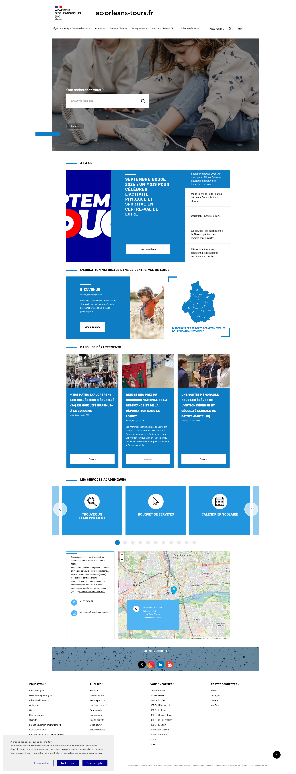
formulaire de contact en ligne (92, 591)
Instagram (216, 695)
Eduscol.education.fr (39, 700)
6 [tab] (156, 542)
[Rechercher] (230, 29)
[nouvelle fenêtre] (219, 510)
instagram (151, 664)
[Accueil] (67, 13)
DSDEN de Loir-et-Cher (161, 719)
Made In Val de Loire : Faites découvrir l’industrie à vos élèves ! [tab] (206, 197)
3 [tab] (133, 542)
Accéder (92, 459)
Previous (60, 509)
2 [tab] (125, 542)
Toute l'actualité (157, 690)
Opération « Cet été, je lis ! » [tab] (206, 216)
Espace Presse (157, 695)
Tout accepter (95, 763)
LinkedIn (215, 700)
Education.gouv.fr (37, 690)
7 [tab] (163, 542)
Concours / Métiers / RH (163, 28)
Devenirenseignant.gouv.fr (41, 695)
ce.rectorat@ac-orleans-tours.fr (94, 612)
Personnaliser (42, 763)
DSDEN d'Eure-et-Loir (160, 705)
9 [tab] (179, 542)
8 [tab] (171, 542)
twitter (142, 664)
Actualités (75, 126)
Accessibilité (240, 28)
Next (251, 509)
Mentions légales (182, 765)
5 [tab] (148, 542)
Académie (100, 28)
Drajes (153, 744)
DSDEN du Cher (157, 700)
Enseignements (139, 28)
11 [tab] (194, 542)
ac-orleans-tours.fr (124, 13)
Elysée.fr (94, 690)
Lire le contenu (92, 326)
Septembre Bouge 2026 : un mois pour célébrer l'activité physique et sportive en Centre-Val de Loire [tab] (206, 179)
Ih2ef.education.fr (38, 729)
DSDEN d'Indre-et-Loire (161, 715)
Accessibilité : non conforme (254, 765)
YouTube (215, 705)
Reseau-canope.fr (37, 715)
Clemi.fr (33, 719)
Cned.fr (32, 710)
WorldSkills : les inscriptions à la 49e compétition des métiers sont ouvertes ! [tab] (207, 234)
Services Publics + (98, 729)
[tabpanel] (125, 216)
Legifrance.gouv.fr (98, 705)
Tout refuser (68, 763)
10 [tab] (187, 542)
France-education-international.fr (45, 724)
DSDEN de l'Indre (158, 710)
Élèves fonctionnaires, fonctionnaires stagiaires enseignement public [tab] (204, 253)
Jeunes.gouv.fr (97, 715)
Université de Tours (159, 734)
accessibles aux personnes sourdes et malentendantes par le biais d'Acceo (88, 583)
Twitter (214, 690)
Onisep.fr (33, 705)
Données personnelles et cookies (86, 749)
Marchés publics (166, 765)
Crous (153, 739)
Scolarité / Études (118, 28)
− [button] (122, 559)
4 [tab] (140, 542)
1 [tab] (117, 542)
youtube (169, 664)
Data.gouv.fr (96, 710)
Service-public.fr (97, 700)
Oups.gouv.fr (96, 724)
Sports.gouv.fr (97, 719)
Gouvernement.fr (98, 695)
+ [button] (122, 555)
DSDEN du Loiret (158, 724)
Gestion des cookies (231, 765)
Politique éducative (190, 28)
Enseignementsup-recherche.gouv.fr (46, 734)
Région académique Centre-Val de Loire (71, 28)
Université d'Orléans (159, 729)
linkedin (160, 664)
